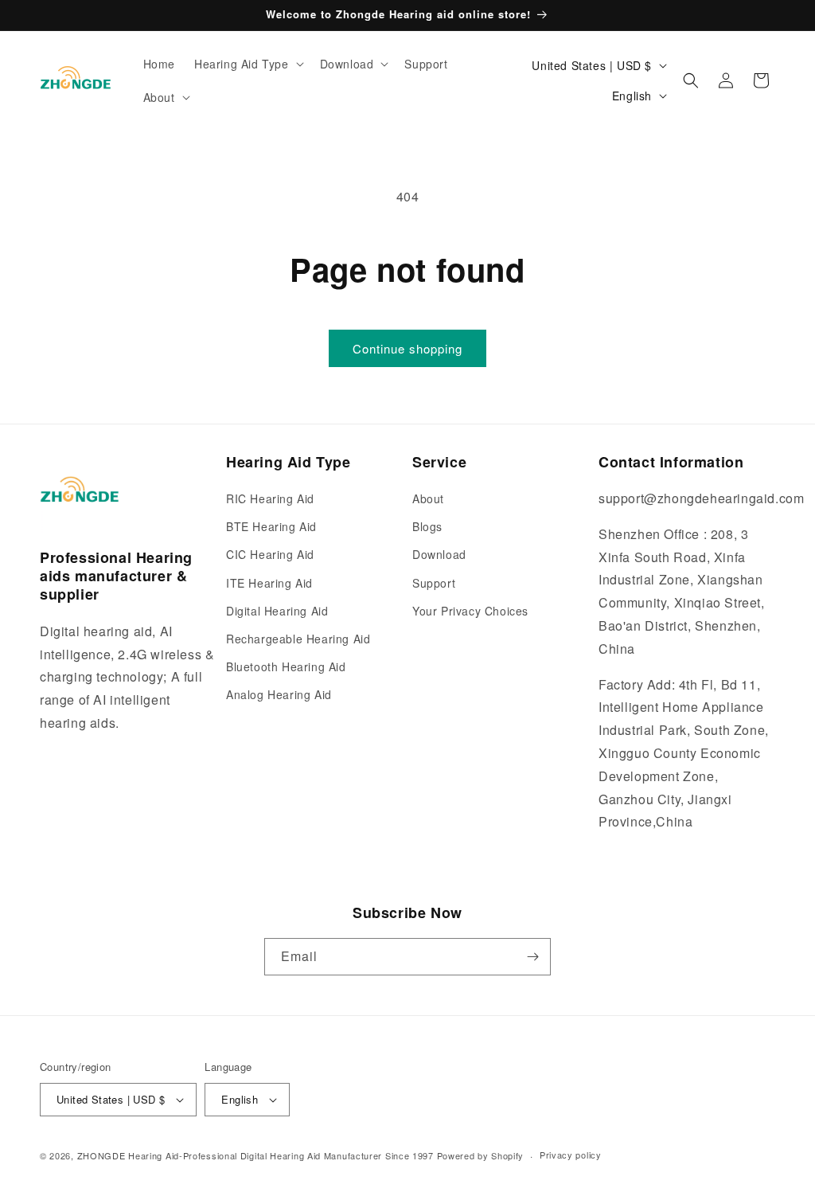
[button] (247, 63)
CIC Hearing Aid (270, 554)
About (428, 498)
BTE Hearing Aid (271, 526)
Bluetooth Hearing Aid (286, 666)
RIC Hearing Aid (270, 498)
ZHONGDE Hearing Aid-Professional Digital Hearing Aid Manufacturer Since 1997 (255, 1155)
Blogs (427, 526)
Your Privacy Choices (470, 611)
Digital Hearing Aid (277, 611)
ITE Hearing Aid (269, 583)
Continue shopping (407, 348)
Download (439, 554)
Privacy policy (571, 1154)
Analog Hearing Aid (279, 694)
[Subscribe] (532, 956)
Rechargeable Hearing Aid (298, 639)
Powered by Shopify (480, 1155)
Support (433, 583)
